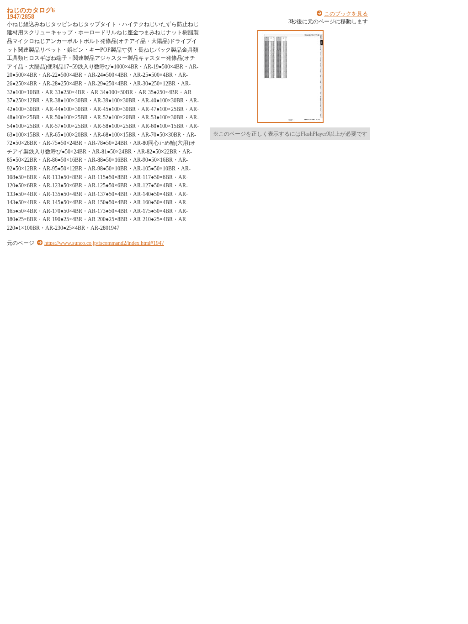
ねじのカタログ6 (31, 10)
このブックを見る (346, 14)
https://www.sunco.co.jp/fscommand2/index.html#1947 (104, 243)
